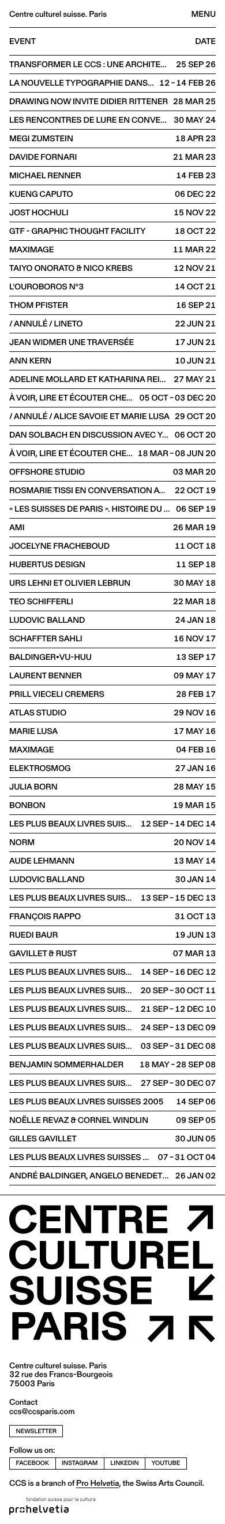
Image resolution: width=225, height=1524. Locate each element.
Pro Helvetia (97, 1483)
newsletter (36, 1431)
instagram (79, 1463)
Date (205, 41)
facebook (33, 1463)
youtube (166, 1463)
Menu (204, 14)
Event (22, 41)
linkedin (124, 1463)
